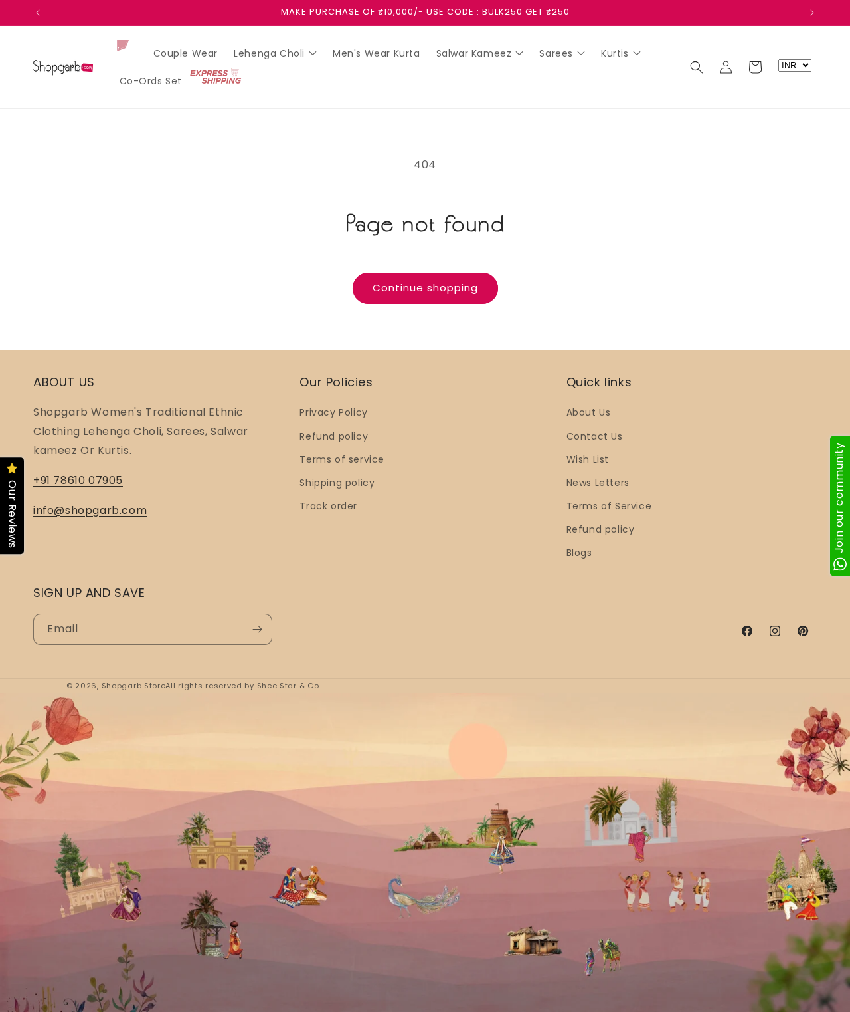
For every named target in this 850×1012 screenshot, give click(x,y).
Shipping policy (337, 482)
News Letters (598, 482)
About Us (588, 412)
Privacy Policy (333, 412)
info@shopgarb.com (90, 510)
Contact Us (594, 436)
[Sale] (128, 50)
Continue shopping (425, 288)
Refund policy (333, 436)
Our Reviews (12, 515)
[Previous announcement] (37, 12)
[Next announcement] (812, 12)
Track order (328, 506)
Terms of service (341, 459)
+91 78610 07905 (78, 480)
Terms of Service (609, 506)
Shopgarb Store (134, 685)
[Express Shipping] (216, 77)
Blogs (579, 553)
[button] (696, 67)
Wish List (587, 459)
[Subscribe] (257, 629)
